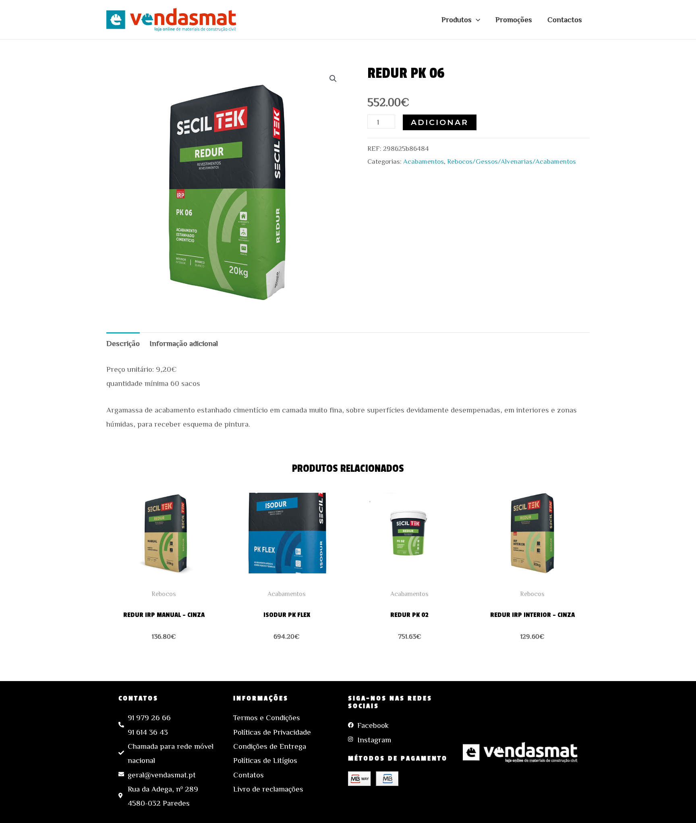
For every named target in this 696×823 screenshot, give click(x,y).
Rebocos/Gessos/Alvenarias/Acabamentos (511, 161)
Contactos (564, 19)
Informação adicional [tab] (183, 343)
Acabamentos (423, 161)
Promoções (513, 19)
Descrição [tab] (123, 343)
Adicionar (439, 122)
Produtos (456, 19)
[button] (476, 19)
